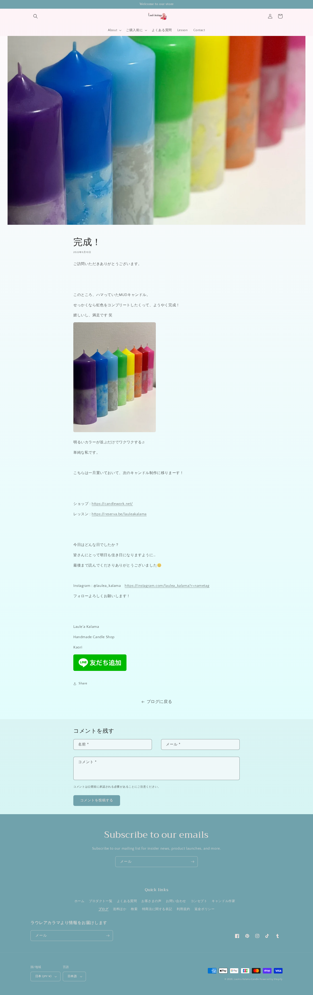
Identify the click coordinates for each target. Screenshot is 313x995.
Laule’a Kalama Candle (246, 979)
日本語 (72, 976)
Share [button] (83, 683)
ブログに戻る (159, 701)
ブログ (104, 909)
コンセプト (199, 901)
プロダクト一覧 (100, 901)
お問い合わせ (176, 901)
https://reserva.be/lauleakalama (119, 514)
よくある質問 (127, 901)
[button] (35, 16)
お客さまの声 (151, 901)
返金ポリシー (205, 909)
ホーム (79, 901)
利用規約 (183, 909)
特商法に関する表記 (157, 909)
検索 (134, 909)
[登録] (192, 861)
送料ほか (119, 909)
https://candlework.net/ (112, 504)
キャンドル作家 (223, 901)
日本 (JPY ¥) (43, 976)
